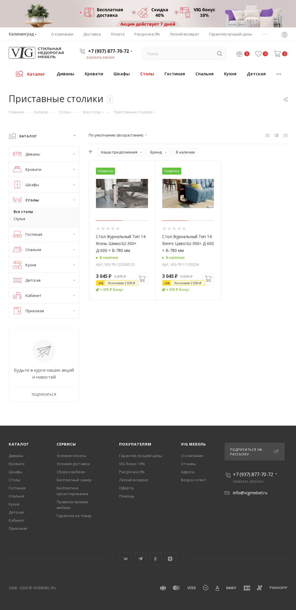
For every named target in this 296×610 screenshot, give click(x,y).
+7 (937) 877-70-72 (108, 51)
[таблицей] (285, 135)
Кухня (14, 504)
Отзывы (188, 463)
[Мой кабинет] (284, 35)
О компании (192, 455)
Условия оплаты (71, 455)
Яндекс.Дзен (170, 559)
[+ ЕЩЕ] (279, 73)
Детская (16, 512)
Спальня (16, 496)
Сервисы (66, 444)
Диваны (16, 455)
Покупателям (135, 444)
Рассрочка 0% (132, 471)
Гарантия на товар (74, 515)
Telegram (140, 559)
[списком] (276, 135)
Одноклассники (155, 559)
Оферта (126, 488)
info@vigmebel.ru (250, 492)
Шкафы (15, 471)
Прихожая (18, 528)
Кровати (17, 463)
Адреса (187, 471)
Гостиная (17, 488)
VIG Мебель (193, 444)
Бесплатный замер (74, 479)
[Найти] (219, 54)
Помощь (126, 496)
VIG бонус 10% (132, 463)
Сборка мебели (71, 471)
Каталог (19, 444)
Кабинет (17, 520)
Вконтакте (126, 559)
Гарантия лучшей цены (140, 455)
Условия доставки (73, 463)
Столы (14, 479)
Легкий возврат (134, 479)
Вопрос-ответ (193, 479)
